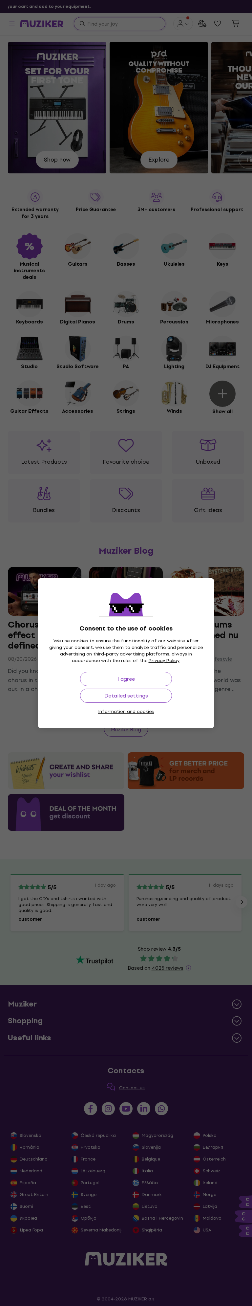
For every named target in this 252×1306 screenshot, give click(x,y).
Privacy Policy (164, 660)
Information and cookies (126, 711)
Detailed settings (126, 696)
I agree (126, 679)
